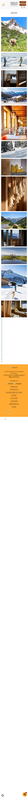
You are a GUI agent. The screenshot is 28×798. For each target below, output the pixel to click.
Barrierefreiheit (14, 404)
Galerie (14, 407)
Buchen (23, 2)
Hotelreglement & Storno (14, 392)
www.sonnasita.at (14, 377)
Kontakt (14, 395)
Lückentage (14, 401)
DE (22, 7)
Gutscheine (22, 4)
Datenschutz (14, 389)
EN (24, 7)
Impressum (14, 386)
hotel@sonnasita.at (19, 375)
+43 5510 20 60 (8, 375)
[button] (3, 4)
